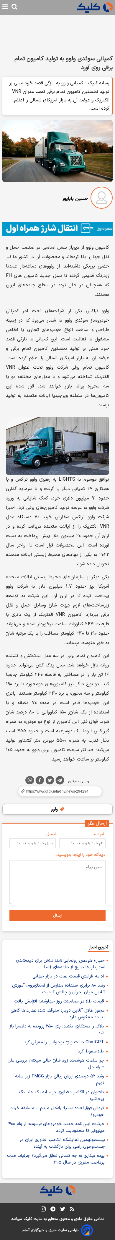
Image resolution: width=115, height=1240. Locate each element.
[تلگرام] (59, 781)
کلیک (28, 1219)
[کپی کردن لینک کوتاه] (57, 791)
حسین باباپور (75, 198)
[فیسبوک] (39, 781)
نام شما (99, 834)
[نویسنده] (102, 199)
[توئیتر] (49, 781)
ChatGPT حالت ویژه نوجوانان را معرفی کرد (64, 1042)
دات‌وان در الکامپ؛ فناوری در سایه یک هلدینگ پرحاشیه (61, 1095)
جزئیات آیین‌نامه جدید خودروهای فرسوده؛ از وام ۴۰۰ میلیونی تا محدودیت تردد (56, 1127)
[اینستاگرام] (43, 1210)
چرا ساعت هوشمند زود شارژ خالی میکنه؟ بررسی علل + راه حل (56, 1064)
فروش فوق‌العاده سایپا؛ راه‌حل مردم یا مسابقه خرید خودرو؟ (57, 1111)
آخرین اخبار (98, 947)
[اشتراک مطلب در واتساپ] (29, 780)
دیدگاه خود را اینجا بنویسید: (81, 855)
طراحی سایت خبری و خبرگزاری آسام (50, 1230)
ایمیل (51, 834)
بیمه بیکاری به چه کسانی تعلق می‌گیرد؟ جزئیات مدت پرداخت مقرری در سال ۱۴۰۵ (56, 1159)
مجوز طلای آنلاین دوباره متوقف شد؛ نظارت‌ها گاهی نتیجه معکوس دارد (58, 1014)
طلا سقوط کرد (91, 1051)
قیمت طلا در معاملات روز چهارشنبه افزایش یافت (59, 1001)
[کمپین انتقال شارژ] (57, 229)
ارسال (57, 916)
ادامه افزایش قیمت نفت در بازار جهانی (68, 976)
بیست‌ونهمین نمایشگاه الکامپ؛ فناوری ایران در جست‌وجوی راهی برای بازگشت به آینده (62, 1143)
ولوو (55, 809)
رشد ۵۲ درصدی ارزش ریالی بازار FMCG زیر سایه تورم (59, 1080)
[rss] (72, 1210)
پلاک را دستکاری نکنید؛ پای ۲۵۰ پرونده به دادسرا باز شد (56, 1030)
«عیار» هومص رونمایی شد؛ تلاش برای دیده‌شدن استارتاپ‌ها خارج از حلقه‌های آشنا (60, 964)
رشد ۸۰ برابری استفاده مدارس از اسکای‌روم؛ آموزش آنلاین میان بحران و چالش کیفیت (58, 989)
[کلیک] (95, 7)
